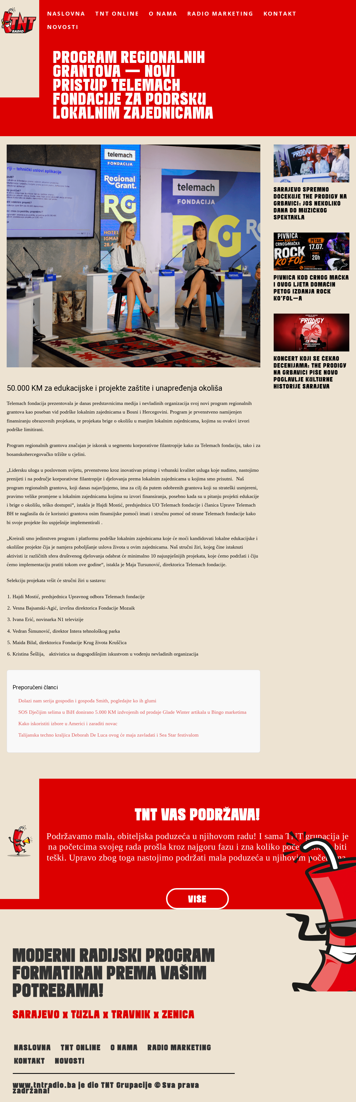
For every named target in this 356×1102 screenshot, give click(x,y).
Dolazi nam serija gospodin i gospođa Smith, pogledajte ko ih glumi (87, 700)
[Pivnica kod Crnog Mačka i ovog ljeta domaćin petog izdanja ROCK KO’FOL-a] (311, 251)
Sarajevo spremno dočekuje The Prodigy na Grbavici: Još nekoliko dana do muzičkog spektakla (310, 203)
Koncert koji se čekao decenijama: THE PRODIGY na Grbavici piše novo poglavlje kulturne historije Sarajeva (310, 372)
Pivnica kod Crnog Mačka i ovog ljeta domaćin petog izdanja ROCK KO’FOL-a (311, 288)
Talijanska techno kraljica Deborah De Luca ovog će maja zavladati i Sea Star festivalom (108, 735)
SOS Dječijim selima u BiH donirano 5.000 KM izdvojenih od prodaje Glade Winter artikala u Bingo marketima (132, 712)
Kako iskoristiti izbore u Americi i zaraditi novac (67, 723)
